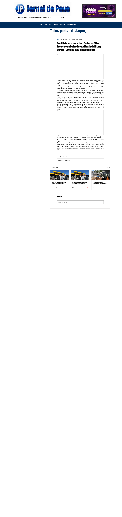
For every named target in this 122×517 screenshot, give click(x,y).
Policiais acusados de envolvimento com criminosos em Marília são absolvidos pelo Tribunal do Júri (100, 183)
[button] (108, 30)
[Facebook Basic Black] (60, 17)
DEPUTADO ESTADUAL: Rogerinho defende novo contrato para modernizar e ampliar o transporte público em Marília (59, 183)
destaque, (78, 31)
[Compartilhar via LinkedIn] (63, 156)
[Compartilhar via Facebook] (57, 156)
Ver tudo (108, 167)
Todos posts (59, 31)
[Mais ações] (103, 39)
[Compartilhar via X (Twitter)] (60, 156)
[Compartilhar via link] (66, 156)
